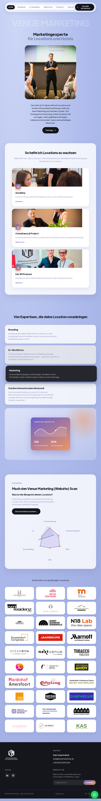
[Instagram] (13, 775)
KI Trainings (35, 7)
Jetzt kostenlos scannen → (26, 511)
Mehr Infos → (20, 242)
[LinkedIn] (7, 775)
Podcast (60, 7)
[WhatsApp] (94, 794)
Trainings (21, 7)
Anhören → (19, 283)
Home (10, 7)
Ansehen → (19, 201)
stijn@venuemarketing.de (63, 759)
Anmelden (89, 782)
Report (71, 7)
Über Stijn (48, 7)
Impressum (60, 794)
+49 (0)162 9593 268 (61, 762)
